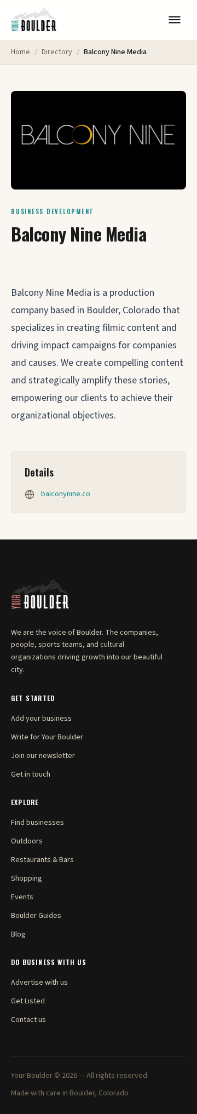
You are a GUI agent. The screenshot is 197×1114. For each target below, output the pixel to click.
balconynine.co (65, 494)
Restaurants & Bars (42, 859)
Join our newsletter (43, 755)
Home (20, 52)
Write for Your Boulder (47, 737)
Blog (18, 934)
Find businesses (37, 822)
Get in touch (30, 774)
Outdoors (27, 841)
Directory (57, 52)
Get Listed (28, 1001)
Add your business (41, 718)
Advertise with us (39, 982)
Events (22, 897)
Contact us (28, 1019)
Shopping (26, 878)
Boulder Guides (36, 915)
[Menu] (174, 19)
